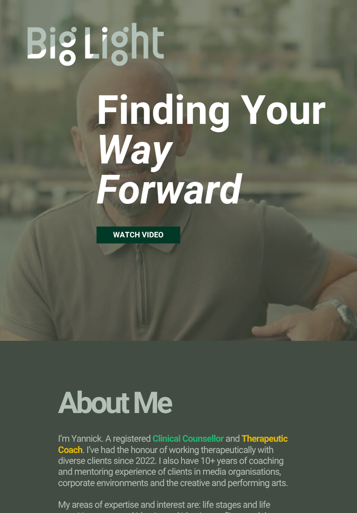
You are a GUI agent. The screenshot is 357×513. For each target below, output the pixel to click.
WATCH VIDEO (138, 235)
